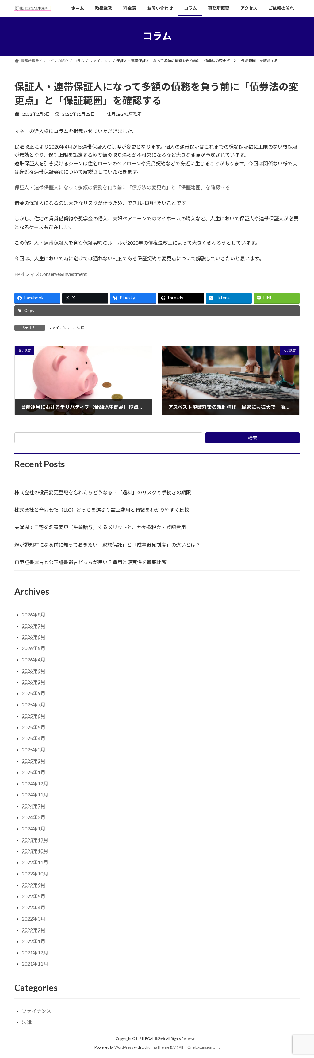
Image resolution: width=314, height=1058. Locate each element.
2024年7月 (33, 806)
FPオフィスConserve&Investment (50, 274)
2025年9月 (33, 693)
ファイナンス (59, 328)
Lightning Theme (155, 1047)
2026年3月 (33, 671)
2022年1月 (33, 941)
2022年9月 (33, 885)
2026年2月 (33, 682)
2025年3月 (33, 749)
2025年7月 (33, 704)
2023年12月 (35, 840)
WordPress (123, 1047)
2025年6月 (33, 716)
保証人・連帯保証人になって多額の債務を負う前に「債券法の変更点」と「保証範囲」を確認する (122, 187)
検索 (253, 438)
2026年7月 (33, 626)
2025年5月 (33, 727)
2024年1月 (33, 828)
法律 (80, 328)
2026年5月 (33, 648)
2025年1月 (33, 772)
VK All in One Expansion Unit (196, 1047)
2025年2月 (33, 761)
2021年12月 (35, 952)
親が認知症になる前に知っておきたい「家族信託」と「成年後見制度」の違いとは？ (107, 545)
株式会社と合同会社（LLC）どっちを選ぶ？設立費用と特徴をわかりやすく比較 (101, 510)
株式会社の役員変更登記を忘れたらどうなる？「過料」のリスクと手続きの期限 (102, 492)
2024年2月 (33, 817)
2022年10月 (35, 873)
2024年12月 (35, 783)
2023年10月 (35, 851)
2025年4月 (33, 738)
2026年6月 (33, 637)
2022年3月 (33, 918)
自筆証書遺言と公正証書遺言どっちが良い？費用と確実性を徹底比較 (90, 562)
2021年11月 (35, 963)
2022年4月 (33, 907)
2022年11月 (35, 862)
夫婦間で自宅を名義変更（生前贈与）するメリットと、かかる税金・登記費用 (100, 527)
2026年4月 (33, 659)
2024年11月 (35, 794)
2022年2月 (33, 930)
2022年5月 (33, 896)
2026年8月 (33, 614)
